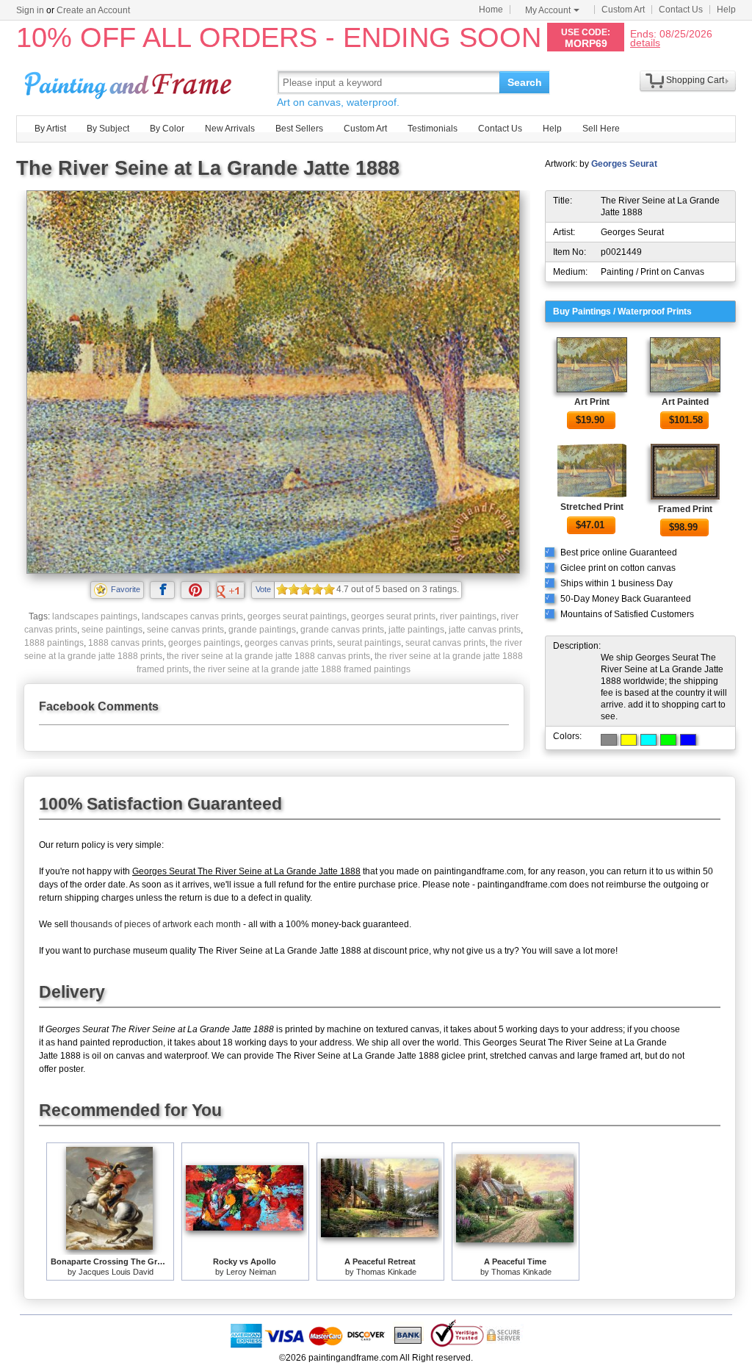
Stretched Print (591, 507)
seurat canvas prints (445, 643)
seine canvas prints (185, 629)
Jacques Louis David (116, 1271)
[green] (668, 740)
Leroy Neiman (251, 1271)
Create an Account (93, 10)
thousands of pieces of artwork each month (155, 924)
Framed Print (685, 509)
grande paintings (262, 629)
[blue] (688, 740)
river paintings (468, 616)
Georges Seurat (624, 164)
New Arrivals (230, 128)
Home (491, 9)
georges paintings (204, 643)
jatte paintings (416, 629)
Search (524, 82)
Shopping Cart (695, 80)
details (645, 42)
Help (726, 9)
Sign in (30, 10)
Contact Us (681, 9)
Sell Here (601, 128)
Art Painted (685, 402)
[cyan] (648, 740)
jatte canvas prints (485, 629)
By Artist (50, 128)
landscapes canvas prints (192, 616)
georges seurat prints (393, 616)
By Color (167, 128)
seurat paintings (369, 643)
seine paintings (112, 629)
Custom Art (623, 9)
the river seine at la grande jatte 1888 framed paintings (302, 669)
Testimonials (433, 128)
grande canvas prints (342, 629)
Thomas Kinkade (386, 1271)
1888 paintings (54, 643)
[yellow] (629, 740)
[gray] (609, 740)
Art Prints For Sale (130, 82)
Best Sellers (299, 128)
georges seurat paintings (297, 616)
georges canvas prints (289, 643)
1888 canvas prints (126, 643)
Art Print (592, 402)
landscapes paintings (94, 616)
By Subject (108, 128)
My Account (548, 10)
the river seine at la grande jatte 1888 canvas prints (268, 656)
